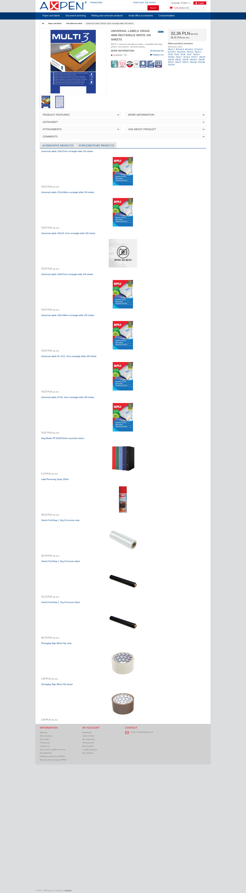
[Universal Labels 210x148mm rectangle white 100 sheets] (123, 212)
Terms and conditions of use (52, 749)
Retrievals (86, 732)
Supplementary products (96, 145)
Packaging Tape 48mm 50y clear (56, 643)
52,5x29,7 (172, 52)
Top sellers (44, 739)
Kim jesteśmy (46, 753)
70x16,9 (190, 52)
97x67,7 (194, 57)
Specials (43, 732)
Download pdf (158, 51)
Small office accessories (140, 15)
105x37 (178, 60)
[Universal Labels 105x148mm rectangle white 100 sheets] (123, 335)
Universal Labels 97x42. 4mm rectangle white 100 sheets (67, 397)
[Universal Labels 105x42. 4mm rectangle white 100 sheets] (123, 253)
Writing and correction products (107, 15)
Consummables (167, 15)
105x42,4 (194, 60)
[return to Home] (43, 23)
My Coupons (88, 746)
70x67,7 (179, 57)
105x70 (178, 62)
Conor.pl (67, 890)
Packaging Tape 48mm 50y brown (57, 684)
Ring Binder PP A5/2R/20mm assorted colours (62, 438)
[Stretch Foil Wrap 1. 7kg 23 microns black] (123, 622)
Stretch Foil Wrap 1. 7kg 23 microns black (60, 602)
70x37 (189, 54)
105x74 (185, 62)
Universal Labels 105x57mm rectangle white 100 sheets (67, 274)
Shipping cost (158, 55)
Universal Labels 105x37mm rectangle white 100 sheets (67, 151)
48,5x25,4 (189, 49)
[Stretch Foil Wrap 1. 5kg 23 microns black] (123, 581)
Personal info (88, 743)
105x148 (193, 62)
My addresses (88, 739)
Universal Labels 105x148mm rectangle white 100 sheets (67, 315)
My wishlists (87, 753)
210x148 (201, 62)
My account (91, 727)
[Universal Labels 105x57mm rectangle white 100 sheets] (123, 294)
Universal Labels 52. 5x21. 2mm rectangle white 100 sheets (69, 356)
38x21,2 (171, 49)
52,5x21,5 (198, 49)
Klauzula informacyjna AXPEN (53, 760)
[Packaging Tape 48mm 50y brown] (123, 704)
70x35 (177, 54)
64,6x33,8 (181, 52)
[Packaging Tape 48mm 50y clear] (123, 663)
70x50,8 (171, 57)
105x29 (202, 57)
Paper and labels (51, 15)
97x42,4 (187, 57)
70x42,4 (196, 54)
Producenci (45, 743)
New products (46, 736)
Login (201, 3)
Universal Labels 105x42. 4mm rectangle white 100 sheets (68, 233)
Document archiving (75, 15)
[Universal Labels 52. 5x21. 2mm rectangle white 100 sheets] (123, 376)
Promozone (96, 3)
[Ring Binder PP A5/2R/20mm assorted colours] (123, 458)
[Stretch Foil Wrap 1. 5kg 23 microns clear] (123, 540)
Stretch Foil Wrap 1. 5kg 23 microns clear (60, 520)
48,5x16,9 (180, 49)
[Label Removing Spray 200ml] (123, 499)
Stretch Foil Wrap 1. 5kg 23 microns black (60, 561)
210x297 (171, 65)
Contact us (44, 746)
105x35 (171, 60)
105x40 (185, 60)
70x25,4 (197, 52)
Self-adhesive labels (74, 23)
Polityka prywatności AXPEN (52, 756)
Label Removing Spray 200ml (55, 479)
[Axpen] (63, 6)
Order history (88, 736)
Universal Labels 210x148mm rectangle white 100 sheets (67, 192)
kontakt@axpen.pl (145, 732)
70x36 (183, 54)
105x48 (201, 60)
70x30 (170, 54)
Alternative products (57, 145)
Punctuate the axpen (144, 3)
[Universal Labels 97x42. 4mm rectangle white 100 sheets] (123, 417)
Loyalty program (89, 749)
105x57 (171, 62)
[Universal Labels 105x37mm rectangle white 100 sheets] (123, 171)
